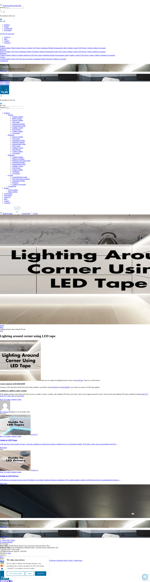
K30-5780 (10, 396)
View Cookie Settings (15, 573)
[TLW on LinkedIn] (11, 581)
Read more (3, 447)
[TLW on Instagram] (4, 581)
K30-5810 (54, 387)
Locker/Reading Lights (7, 59)
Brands (6, 26)
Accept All (41, 573)
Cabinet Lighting (5, 48)
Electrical (49, 59)
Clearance (7, 43)
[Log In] (1, 12)
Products (7, 25)
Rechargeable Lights (60, 48)
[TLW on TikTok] (8, 581)
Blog (5, 39)
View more (3, 71)
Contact (6, 41)
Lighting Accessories (59, 59)
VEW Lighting (5, 82)
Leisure (2, 57)
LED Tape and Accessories (24, 59)
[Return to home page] (7, 34)
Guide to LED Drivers (9, 476)
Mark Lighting (4, 84)
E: (6, 542)
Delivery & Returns (57, 560)
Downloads (8, 30)
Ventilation (103, 55)
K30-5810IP (65, 387)
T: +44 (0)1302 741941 (7, 540)
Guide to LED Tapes (8, 440)
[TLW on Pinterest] (6, 581)
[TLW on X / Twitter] (2, 581)
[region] (26, 567)
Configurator (8, 28)
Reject (30, 573)
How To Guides (5, 399)
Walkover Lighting (17, 55)
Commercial (4, 61)
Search (2, 7)
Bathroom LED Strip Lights (33, 55)
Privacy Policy (68, 560)
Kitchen (2, 46)
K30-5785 (20, 396)
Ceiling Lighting (92, 48)
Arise (9, 553)
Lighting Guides (16, 399)
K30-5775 (3, 396)
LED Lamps (62, 52)
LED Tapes (36, 48)
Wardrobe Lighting (38, 52)
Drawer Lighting (26, 48)
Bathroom (3, 53)
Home (2, 325)
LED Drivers (82, 48)
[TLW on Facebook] (0, 581)
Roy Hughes (4, 412)
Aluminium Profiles (46, 48)
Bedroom (3, 50)
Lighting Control (72, 48)
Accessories (102, 48)
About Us (7, 37)
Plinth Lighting (16, 48)
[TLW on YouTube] (10, 581)
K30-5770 (144, 394)
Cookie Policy (78, 560)
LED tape (80, 380)
